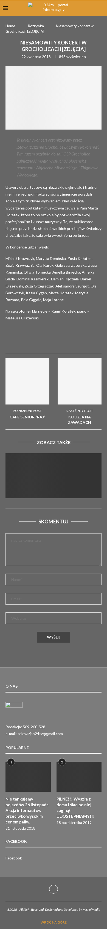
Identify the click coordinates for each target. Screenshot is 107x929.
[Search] (101, 8)
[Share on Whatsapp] (77, 341)
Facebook (13, 858)
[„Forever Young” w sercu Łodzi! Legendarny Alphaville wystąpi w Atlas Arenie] (53, 485)
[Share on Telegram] (90, 341)
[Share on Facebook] (64, 341)
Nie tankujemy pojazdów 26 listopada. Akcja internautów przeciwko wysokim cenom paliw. (27, 810)
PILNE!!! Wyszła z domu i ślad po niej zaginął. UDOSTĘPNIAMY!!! (76, 807)
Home (10, 26)
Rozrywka (36, 26)
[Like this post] (50, 341)
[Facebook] (53, 889)
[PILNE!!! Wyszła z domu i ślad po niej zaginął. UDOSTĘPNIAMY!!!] (79, 777)
